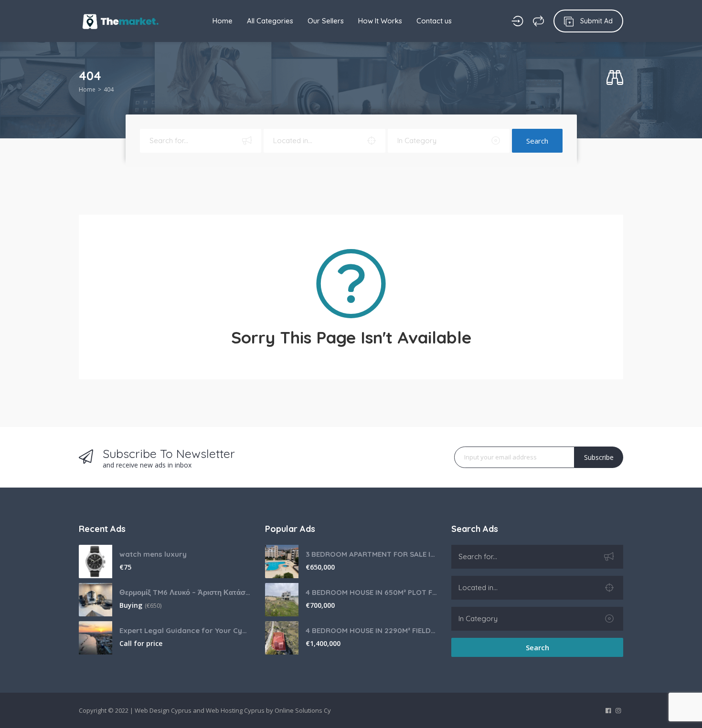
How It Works (380, 20)
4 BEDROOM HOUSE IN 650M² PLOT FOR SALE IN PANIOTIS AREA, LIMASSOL (371, 592)
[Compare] (538, 21)
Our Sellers (326, 20)
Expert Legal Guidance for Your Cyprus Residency (185, 630)
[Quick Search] (614, 78)
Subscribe (599, 457)
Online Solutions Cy (303, 710)
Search (537, 141)
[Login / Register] (517, 21)
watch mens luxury (153, 554)
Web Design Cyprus (163, 710)
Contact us (434, 20)
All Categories (270, 20)
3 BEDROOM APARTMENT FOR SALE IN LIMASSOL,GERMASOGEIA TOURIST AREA (371, 554)
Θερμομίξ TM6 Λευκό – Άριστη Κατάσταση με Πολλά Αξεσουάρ (185, 592)
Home (223, 20)
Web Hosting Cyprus (235, 710)
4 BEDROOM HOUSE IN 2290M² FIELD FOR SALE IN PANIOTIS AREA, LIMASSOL (371, 630)
